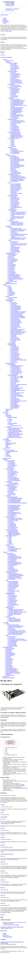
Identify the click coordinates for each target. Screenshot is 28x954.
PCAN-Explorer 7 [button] (14, 156)
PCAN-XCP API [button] (14, 201)
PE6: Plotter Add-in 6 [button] (15, 163)
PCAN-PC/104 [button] (11, 268)
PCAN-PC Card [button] (11, 267)
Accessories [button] (13, 146)
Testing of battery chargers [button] (13, 436)
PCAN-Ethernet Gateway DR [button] (17, 120)
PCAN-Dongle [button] (11, 257)
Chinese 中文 (15, 8)
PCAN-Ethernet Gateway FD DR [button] (18, 121)
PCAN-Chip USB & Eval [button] (16, 86)
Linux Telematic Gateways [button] (13, 138)
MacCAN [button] (13, 219)
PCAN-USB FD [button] (14, 65)
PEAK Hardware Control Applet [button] (17, 329)
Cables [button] (9, 240)
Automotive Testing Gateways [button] (14, 132)
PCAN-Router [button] (14, 125)
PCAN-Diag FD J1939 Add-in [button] (17, 151)
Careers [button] (7, 441)
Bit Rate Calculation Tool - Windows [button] (18, 331)
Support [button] (4, 19)
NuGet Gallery (10, 854)
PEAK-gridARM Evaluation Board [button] (15, 278)
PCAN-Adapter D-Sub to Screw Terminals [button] (17, 631)
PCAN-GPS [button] (10, 262)
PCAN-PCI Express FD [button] (16, 74)
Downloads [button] (8, 285)
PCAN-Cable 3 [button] (14, 242)
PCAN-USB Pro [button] (11, 273)
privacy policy (9, 31)
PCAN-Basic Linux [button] (15, 346)
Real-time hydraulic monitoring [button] (14, 434)
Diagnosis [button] (10, 147)
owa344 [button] (12, 140)
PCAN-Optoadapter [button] (15, 90)
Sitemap (4, 933)
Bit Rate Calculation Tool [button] (16, 187)
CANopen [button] (10, 220)
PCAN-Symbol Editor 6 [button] (16, 185)
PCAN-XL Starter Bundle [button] (13, 276)
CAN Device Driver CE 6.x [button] (17, 371)
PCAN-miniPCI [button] (11, 266)
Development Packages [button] (13, 195)
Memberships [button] (8, 444)
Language (12, 1)
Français (12, 5)
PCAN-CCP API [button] (14, 200)
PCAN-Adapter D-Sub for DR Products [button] (19, 234)
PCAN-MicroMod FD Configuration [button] (18, 178)
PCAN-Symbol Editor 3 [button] (16, 183)
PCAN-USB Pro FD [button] (15, 67)
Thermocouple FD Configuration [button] (18, 180)
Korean (12, 10)
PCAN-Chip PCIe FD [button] (15, 85)
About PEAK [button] (6, 21)
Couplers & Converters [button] (13, 87)
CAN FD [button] (10, 419)
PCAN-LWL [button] (13, 93)
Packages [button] (10, 288)
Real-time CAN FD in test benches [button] (15, 427)
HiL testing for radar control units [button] (15, 437)
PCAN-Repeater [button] (14, 91)
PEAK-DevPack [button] (14, 407)
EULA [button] (7, 411)
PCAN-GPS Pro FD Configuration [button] (18, 317)
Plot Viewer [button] (13, 168)
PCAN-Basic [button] (13, 196)
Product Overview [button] (9, 60)
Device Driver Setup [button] (15, 325)
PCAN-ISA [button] (10, 263)
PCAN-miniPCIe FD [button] (15, 77)
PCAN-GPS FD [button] (14, 117)
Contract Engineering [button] (12, 297)
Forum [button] (7, 410)
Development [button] (11, 291)
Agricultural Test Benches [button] (13, 429)
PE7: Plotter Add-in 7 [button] (15, 158)
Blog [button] (7, 413)
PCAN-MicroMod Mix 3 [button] (16, 112)
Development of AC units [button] (13, 432)
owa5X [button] (12, 141)
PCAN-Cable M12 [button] (15, 249)
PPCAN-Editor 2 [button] (14, 181)
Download (3, 804)
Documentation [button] (11, 294)
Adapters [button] (10, 227)
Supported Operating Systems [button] (17, 365)
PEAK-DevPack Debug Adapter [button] (17, 239)
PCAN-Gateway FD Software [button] (17, 396)
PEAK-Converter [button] (14, 190)
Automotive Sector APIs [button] (16, 425)
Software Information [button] (10, 300)
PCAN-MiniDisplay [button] (15, 153)
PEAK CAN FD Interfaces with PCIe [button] (19, 384)
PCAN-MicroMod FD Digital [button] (17, 102)
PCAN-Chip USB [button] (14, 385)
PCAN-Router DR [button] (15, 127)
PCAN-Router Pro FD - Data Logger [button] (18, 400)
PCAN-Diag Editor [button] (15, 318)
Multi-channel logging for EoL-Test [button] (15, 433)
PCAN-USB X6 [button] (14, 68)
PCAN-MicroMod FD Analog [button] (17, 101)
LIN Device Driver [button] (15, 373)
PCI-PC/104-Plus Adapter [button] (16, 228)
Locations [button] (8, 454)
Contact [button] (4, 22)
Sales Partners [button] (8, 456)
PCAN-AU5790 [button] (14, 95)
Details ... (23, 784)
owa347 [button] (12, 139)
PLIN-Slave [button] (10, 280)
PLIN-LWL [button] (13, 94)
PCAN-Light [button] (13, 361)
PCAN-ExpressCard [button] (12, 258)
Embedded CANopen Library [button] (17, 223)
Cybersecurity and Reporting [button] (12, 451)
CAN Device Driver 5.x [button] (16, 366)
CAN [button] (9, 418)
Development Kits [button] (12, 344)
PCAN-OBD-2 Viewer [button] (16, 172)
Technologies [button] (8, 416)
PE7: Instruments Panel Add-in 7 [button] (17, 159)
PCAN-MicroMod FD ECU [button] (17, 104)
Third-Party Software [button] (12, 209)
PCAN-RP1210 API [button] (15, 199)
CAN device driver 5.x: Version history (11, 924)
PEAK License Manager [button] (16, 327)
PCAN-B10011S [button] (11, 255)
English (5, 816)
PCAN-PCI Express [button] (15, 73)
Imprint (4, 934)
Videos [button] (7, 438)
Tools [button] (9, 182)
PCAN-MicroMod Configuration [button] (18, 176)
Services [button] (7, 296)
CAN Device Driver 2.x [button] (16, 370)
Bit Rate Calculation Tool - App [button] (17, 332)
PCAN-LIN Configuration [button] (16, 314)
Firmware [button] (10, 290)
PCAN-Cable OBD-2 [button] (15, 247)
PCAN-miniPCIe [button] (14, 75)
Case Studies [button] (8, 426)
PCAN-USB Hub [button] (12, 271)
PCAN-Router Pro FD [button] (15, 129)
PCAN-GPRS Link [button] (12, 261)
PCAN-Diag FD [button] (14, 149)
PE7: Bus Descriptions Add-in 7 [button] (17, 160)
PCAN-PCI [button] (13, 72)
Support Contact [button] (9, 409)
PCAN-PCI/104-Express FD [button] (17, 82)
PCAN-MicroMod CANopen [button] (17, 388)
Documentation (4, 854)
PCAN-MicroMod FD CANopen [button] (18, 390)
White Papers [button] (8, 415)
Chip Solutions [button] (11, 84)
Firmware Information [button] (12, 375)
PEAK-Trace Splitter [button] (15, 189)
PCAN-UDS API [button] (14, 205)
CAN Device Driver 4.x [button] (16, 368)
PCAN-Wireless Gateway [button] (13, 274)
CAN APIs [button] (10, 424)
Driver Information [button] (12, 364)
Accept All (3, 57)
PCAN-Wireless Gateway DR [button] (14, 275)
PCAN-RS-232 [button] (11, 269)
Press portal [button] (8, 447)
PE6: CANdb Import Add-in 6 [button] (17, 166)
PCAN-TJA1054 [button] (14, 97)
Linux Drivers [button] (14, 194)
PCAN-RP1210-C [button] (15, 350)
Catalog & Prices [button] (11, 292)
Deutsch (12, 4)
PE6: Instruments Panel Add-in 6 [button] (17, 165)
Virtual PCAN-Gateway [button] (16, 122)
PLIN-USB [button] (13, 70)
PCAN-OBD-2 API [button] (15, 206)
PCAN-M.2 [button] (13, 78)
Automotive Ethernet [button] (12, 417)
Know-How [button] (5, 20)
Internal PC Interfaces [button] (12, 71)
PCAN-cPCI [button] (11, 256)
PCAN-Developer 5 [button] (15, 197)
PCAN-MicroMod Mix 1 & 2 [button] (17, 111)
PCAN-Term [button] (13, 231)
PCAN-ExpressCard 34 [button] (13, 260)
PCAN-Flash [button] (13, 336)
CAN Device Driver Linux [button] (16, 372)
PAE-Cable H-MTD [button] (15, 250)
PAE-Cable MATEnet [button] (15, 251)
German (2, 816)
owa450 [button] (12, 142)
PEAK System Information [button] (16, 193)
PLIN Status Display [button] (15, 324)
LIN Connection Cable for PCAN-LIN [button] (19, 243)
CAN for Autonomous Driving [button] (14, 430)
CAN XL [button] (10, 420)
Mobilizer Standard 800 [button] (16, 134)
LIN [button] (9, 422)
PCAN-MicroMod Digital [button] (16, 109)
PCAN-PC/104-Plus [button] (15, 79)
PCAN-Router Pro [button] (15, 128)
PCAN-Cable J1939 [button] (15, 248)
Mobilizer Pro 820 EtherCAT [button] (17, 135)
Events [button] (7, 446)
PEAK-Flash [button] (13, 192)
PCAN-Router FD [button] (15, 126)
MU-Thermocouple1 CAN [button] (16, 114)
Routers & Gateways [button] (12, 119)
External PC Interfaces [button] (13, 63)
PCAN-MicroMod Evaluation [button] (17, 107)
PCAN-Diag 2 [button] (14, 148)
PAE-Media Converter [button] (15, 88)
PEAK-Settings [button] (14, 328)
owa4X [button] (12, 143)
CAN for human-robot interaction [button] (15, 431)
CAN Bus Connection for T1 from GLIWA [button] (17, 611)
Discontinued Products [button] (10, 253)
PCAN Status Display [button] (15, 323)
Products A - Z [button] (9, 282)
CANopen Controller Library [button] (17, 224)
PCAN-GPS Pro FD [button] (15, 118)
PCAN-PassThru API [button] (15, 202)
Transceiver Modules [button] (12, 423)
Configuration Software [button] (13, 174)
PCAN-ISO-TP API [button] (15, 203)
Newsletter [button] (8, 452)
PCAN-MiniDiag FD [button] (15, 152)
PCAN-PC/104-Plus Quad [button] (16, 80)
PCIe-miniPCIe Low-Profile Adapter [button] (18, 229)
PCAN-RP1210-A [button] (15, 349)
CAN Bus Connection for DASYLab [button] (18, 212)
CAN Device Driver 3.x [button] (16, 369)
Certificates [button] (10, 295)
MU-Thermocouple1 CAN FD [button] (17, 115)
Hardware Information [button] (10, 363)
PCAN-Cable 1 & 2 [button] (15, 241)
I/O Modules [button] (11, 98)
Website (2, 812)
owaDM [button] (12, 145)
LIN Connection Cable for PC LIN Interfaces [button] (17, 640)
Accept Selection (8, 57)
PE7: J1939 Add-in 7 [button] (15, 161)
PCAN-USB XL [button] (14, 66)
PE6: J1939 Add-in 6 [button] (15, 167)
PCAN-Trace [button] (11, 270)
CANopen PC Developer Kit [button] (17, 222)
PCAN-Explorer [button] (11, 343)
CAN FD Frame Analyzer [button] (16, 188)
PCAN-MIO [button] (13, 113)
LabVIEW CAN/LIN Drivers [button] (17, 217)
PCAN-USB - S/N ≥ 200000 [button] (17, 376)
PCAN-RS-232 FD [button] (15, 131)
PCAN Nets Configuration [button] (16, 322)
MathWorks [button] (13, 210)
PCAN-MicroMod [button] (12, 264)
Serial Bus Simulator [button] (12, 281)
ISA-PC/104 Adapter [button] (12, 254)
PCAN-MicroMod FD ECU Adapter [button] (18, 237)
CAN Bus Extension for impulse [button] (17, 216)
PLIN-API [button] (13, 208)
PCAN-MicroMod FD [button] (15, 99)
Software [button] (7, 154)
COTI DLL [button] (13, 342)
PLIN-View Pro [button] (14, 170)
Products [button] (5, 18)
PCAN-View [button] (13, 169)
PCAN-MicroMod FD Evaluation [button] (18, 100)
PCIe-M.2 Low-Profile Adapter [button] (17, 230)
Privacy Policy (6, 935)
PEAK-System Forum (7, 922)
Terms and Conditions (7, 936)
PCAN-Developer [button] (14, 348)
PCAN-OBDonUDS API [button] (16, 207)
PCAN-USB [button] (13, 64)
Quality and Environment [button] (11, 443)
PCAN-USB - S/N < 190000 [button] (17, 377)
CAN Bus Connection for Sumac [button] (18, 213)
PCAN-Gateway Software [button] (16, 395)
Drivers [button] (9, 287)
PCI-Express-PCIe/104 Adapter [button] (14, 277)
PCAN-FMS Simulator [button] (15, 305)
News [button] (7, 445)
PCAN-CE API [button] (14, 362)
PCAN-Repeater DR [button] (15, 92)
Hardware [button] (8, 61)
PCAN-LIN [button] (13, 124)
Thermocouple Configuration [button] (17, 179)
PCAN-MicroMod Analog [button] (16, 108)
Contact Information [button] (10, 450)
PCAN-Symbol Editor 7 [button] (16, 186)
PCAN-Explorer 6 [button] (14, 162)
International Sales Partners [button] (11, 283)
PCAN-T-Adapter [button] (14, 233)
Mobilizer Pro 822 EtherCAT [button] (17, 136)
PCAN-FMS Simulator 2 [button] (16, 173)
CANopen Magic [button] (14, 221)
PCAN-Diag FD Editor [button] (16, 319)
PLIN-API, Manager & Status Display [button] (19, 359)
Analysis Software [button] (12, 155)
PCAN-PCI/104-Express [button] (16, 81)
